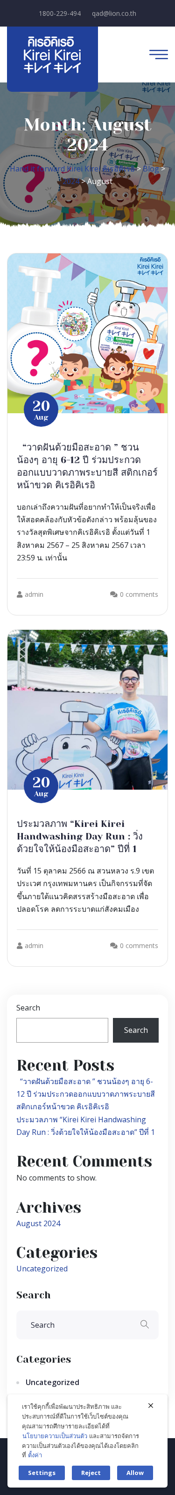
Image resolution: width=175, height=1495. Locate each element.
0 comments (139, 594)
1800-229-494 (60, 13)
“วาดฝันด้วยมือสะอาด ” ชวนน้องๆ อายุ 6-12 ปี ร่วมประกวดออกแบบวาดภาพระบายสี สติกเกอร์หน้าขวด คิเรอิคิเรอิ (85, 1094)
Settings (42, 1472)
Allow (135, 1472)
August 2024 (38, 1223)
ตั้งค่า (35, 1455)
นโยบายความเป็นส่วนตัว (54, 1436)
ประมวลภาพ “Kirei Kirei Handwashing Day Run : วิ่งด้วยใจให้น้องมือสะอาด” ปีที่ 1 (80, 836)
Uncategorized (42, 1268)
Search (28, 1008)
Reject (91, 1472)
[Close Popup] (150, 1405)
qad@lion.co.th (114, 13)
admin (34, 594)
